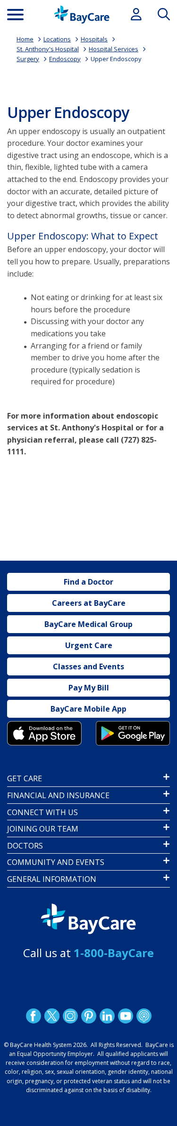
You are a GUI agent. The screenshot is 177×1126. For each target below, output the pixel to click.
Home (25, 39)
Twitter (51, 1015)
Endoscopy (65, 59)
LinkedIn (106, 1015)
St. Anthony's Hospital (48, 49)
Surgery (28, 59)
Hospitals (94, 39)
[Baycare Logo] (81, 14)
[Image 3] (44, 733)
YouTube (125, 1015)
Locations (57, 39)
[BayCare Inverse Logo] (88, 919)
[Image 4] (133, 733)
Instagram (69, 1015)
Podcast (143, 1015)
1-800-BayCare (114, 952)
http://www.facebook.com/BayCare (33, 1015)
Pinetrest (88, 1015)
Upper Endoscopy (116, 59)
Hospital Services (113, 49)
